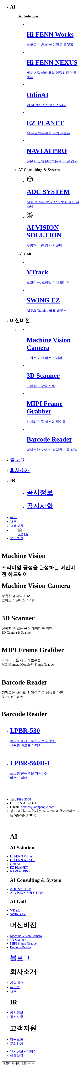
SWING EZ (18, 914)
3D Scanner (18, 939)
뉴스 (13, 517)
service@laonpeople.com (37, 807)
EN (26, 534)
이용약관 (16, 1055)
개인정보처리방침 (23, 1051)
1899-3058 (24, 799)
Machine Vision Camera (26, 936)
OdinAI (15, 864)
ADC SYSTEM (20, 889)
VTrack (15, 910)
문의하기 (16, 538)
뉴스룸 (15, 987)
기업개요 (16, 982)
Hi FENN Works (21, 856)
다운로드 (16, 1039)
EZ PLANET (19, 867)
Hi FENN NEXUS (22, 860)
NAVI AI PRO (20, 871)
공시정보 (16, 1012)
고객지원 (16, 526)
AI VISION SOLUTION (27, 892)
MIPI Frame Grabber (24, 943)
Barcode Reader (20, 947)
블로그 (20, 958)
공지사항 (16, 1017)
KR (20, 534)
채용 (13, 521)
